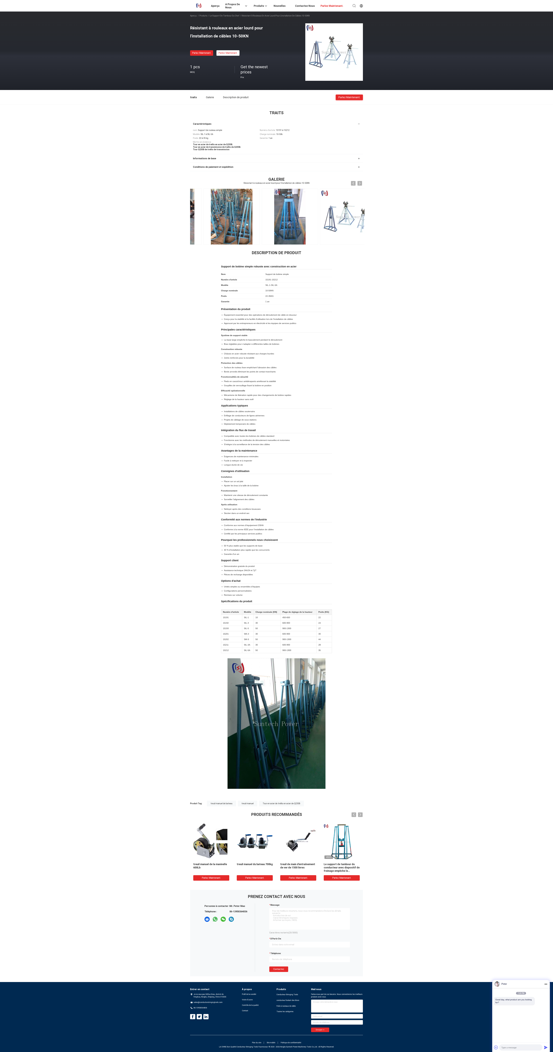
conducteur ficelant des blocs (287, 1000)
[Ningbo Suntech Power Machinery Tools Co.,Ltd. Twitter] (199, 1016)
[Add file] (496, 1047)
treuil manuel (248, 803)
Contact (245, 1011)
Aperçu (193, 16)
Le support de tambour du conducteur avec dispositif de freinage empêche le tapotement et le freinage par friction (342, 871)
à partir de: (275, 939)
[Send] (545, 1047)
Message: (275, 905)
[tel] (239, 919)
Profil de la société (249, 994)
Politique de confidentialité (291, 1043)
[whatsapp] (215, 919)
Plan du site (256, 1043)
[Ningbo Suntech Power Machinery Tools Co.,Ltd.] (198, 5)
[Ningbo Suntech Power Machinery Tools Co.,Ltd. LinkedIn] (206, 1016)
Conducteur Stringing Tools (287, 995)
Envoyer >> (320, 1030)
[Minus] (546, 984)
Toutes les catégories (284, 1012)
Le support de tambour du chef (224, 16)
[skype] (231, 919)
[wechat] (223, 919)
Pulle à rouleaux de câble (286, 1006)
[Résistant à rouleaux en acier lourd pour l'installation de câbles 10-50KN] (334, 52)
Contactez (278, 969)
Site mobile (271, 1043)
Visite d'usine (247, 1000)
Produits (203, 16)
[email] (207, 919)
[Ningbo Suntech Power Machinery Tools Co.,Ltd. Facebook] (192, 1016)
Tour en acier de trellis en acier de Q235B (281, 803)
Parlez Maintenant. (201, 53)
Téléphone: (275, 953)
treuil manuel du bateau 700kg (255, 864)
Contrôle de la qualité (250, 1005)
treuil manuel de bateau (221, 803)
